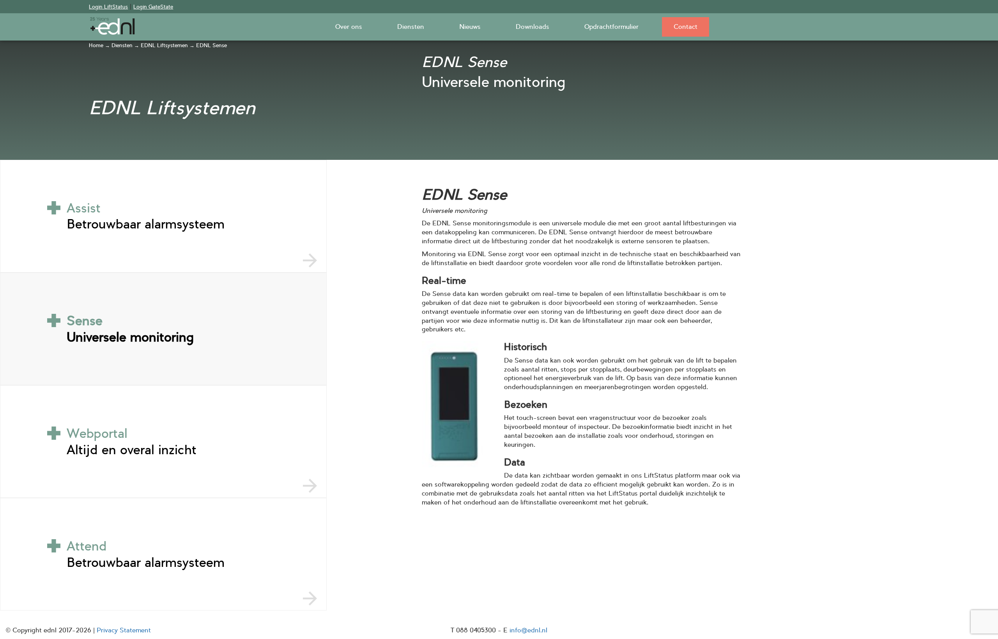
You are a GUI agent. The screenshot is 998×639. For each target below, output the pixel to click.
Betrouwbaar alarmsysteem (146, 216)
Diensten (410, 27)
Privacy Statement (124, 630)
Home (96, 45)
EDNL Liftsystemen (164, 45)
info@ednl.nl (528, 630)
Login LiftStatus (108, 7)
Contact (685, 27)
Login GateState (153, 7)
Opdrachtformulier (611, 27)
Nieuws (470, 27)
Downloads (532, 27)
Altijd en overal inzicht (131, 441)
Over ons (348, 27)
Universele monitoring (130, 329)
